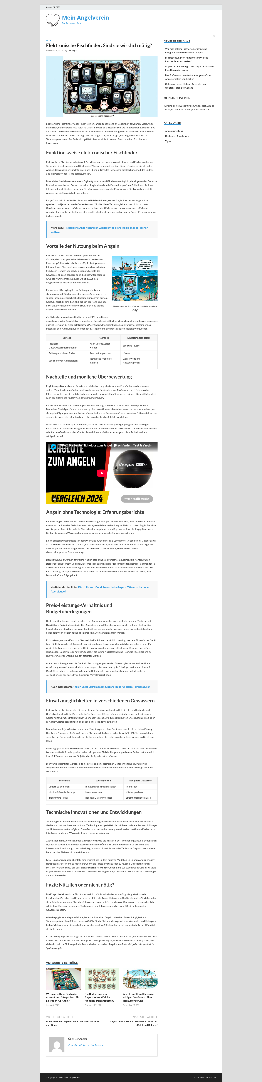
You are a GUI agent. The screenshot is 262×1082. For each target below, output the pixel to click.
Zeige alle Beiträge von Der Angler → (86, 1044)
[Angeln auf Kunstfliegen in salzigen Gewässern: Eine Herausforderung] (140, 990)
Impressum (210, 1077)
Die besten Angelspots (177, 136)
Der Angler (72, 50)
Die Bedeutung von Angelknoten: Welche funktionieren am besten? (99, 997)
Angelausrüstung (174, 130)
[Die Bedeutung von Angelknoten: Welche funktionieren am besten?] (102, 990)
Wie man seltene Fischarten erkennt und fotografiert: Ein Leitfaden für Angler (62, 997)
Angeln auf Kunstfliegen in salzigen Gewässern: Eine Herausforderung (138, 997)
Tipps (48, 40)
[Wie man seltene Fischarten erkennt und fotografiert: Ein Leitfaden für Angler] (63, 990)
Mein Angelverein (85, 17)
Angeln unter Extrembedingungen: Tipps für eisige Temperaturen (111, 686)
